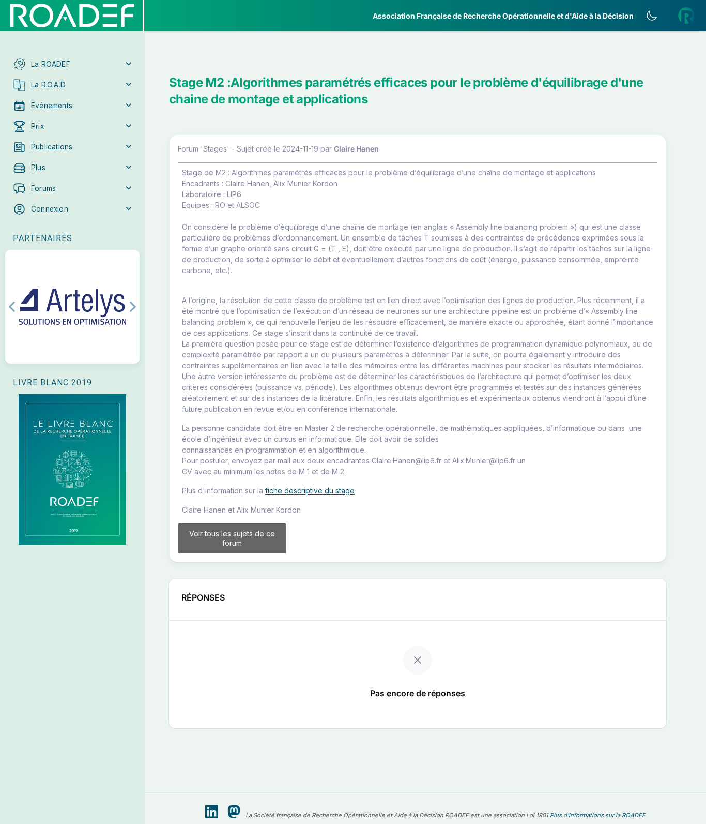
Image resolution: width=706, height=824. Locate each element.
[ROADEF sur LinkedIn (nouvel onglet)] (211, 812)
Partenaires (42, 238)
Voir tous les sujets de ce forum (232, 538)
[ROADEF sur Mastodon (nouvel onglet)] (233, 812)
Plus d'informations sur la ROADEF (598, 815)
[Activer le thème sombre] (652, 15)
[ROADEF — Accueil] (72, 15)
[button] (72, 64)
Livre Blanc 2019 (52, 382)
